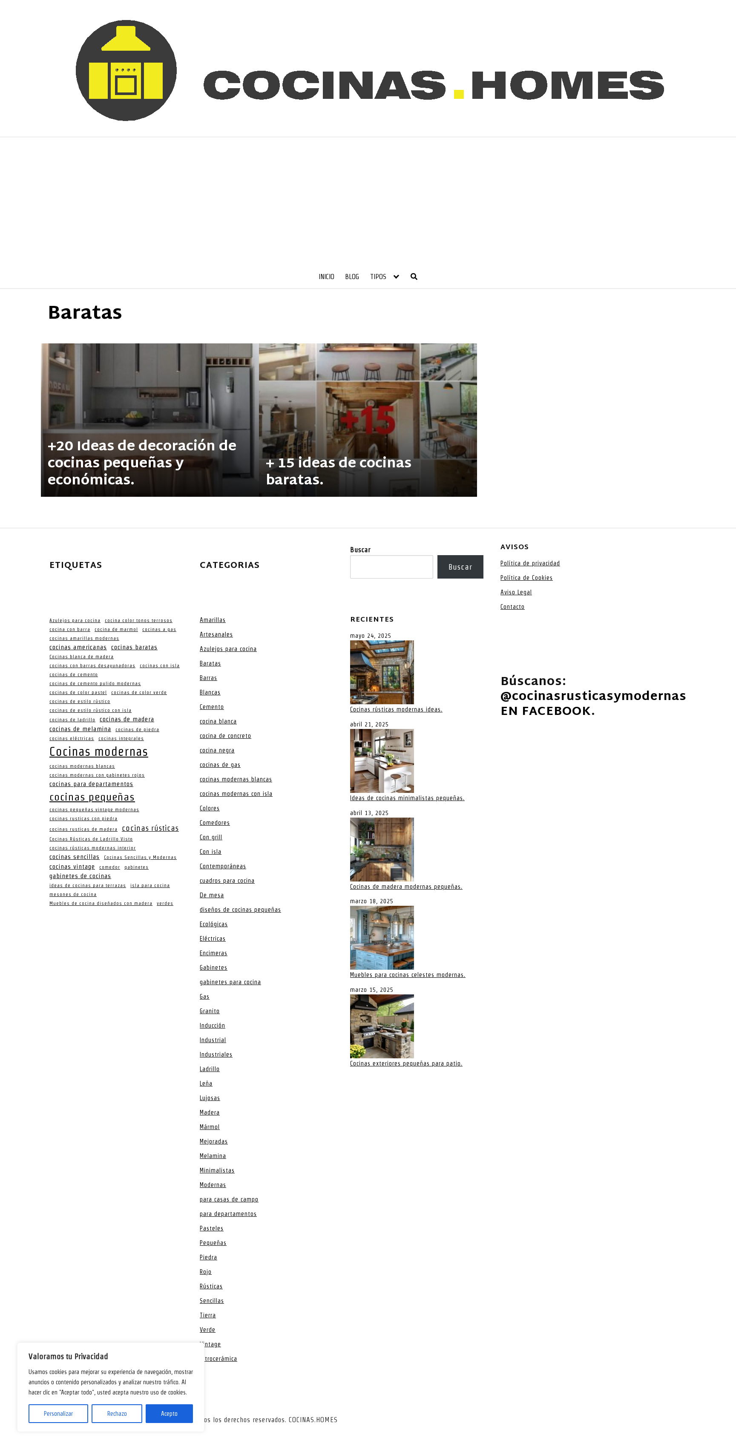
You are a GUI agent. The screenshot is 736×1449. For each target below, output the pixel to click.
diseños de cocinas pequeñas (240, 909)
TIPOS (378, 276)
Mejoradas (214, 1141)
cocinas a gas (159, 629)
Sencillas (212, 1300)
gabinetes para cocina (230, 982)
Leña (206, 1083)
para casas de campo (229, 1199)
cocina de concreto (225, 735)
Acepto (169, 1413)
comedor (109, 867)
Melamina (213, 1155)
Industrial (213, 1040)
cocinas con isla (160, 665)
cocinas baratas (134, 647)
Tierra (208, 1315)
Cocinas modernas (98, 751)
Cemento (212, 706)
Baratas (210, 663)
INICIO (326, 276)
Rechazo (117, 1413)
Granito (210, 1011)
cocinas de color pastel (78, 692)
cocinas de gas (220, 764)
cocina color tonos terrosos (138, 620)
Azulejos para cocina (75, 620)
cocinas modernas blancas (82, 766)
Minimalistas (217, 1170)
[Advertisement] (368, 201)
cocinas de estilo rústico (79, 701)
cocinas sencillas (74, 856)
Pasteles (212, 1228)
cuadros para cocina (227, 880)
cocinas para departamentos (91, 784)
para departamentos (228, 1213)
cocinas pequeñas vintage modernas (94, 809)
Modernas (213, 1184)
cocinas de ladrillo (72, 719)
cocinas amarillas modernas (84, 638)
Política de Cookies (526, 577)
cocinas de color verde (139, 692)
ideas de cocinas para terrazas (87, 885)
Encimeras (213, 953)
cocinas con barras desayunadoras (92, 665)
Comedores (215, 822)
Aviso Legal (516, 592)
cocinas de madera (127, 719)
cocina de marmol (116, 629)
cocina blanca (218, 721)
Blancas (210, 692)
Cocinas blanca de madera (81, 656)
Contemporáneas (223, 866)
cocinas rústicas (150, 828)
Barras (208, 677)
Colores (210, 808)
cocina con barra (69, 629)
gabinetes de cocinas (80, 876)
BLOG (352, 276)
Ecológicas (214, 924)
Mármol (210, 1126)
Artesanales (216, 634)
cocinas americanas (78, 647)
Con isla (210, 851)
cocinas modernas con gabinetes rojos (97, 775)
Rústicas (211, 1286)
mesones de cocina (73, 894)
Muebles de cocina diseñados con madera (100, 903)
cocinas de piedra (137, 729)
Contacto (512, 606)
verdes (165, 903)
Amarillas (213, 619)
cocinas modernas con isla (236, 793)
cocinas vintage (72, 866)
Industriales (216, 1054)
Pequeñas (213, 1242)
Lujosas (210, 1098)
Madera (210, 1112)
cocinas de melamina (80, 729)
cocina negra (217, 750)
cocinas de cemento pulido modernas (95, 683)
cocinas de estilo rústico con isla (90, 710)
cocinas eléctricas (71, 738)
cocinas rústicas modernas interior (92, 847)
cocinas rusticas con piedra (83, 818)
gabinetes (136, 867)
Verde (208, 1329)
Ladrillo (210, 1069)
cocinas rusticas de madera (83, 829)
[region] (110, 1387)
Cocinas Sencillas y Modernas (140, 857)
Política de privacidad (530, 563)
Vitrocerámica (218, 1358)
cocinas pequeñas (92, 797)
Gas (205, 996)
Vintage (210, 1344)
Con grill (211, 837)
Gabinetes (213, 967)
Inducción (212, 1025)
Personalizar (58, 1413)
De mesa (212, 895)
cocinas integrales (121, 738)
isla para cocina (150, 885)
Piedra (208, 1257)
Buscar (360, 549)
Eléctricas (213, 938)
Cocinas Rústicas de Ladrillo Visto (91, 838)
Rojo (206, 1271)
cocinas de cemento (73, 674)
